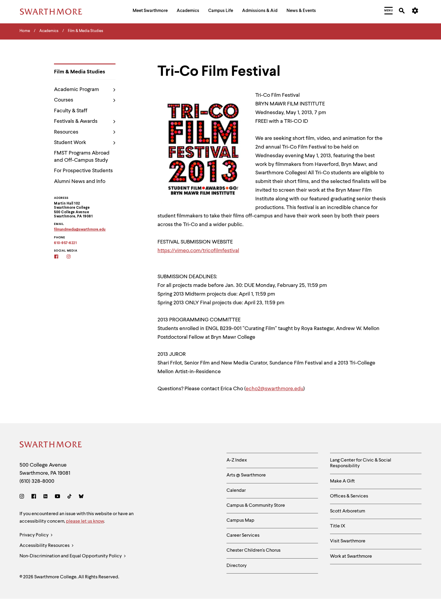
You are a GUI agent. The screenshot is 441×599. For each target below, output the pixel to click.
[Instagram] (23, 497)
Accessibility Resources (45, 545)
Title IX (337, 526)
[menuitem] (150, 11)
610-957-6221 (65, 243)
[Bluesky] (81, 497)
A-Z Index (236, 460)
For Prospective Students (83, 170)
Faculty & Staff (70, 111)
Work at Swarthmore (351, 556)
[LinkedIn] (45, 497)
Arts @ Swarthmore (246, 475)
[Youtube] (57, 497)
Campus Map (240, 520)
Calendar (236, 490)
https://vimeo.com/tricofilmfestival (198, 250)
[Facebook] (33, 497)
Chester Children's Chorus (253, 550)
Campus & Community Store (255, 505)
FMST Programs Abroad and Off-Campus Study (82, 156)
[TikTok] (69, 497)
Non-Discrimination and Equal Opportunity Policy (71, 556)
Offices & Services (349, 496)
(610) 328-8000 (37, 481)
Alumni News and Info (79, 181)
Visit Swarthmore (347, 541)
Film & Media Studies (79, 72)
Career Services (243, 535)
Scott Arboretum (347, 511)
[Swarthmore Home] (51, 445)
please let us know (85, 521)
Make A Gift (342, 481)
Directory (236, 565)
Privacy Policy (35, 535)
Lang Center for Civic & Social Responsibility (360, 463)
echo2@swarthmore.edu (274, 388)
